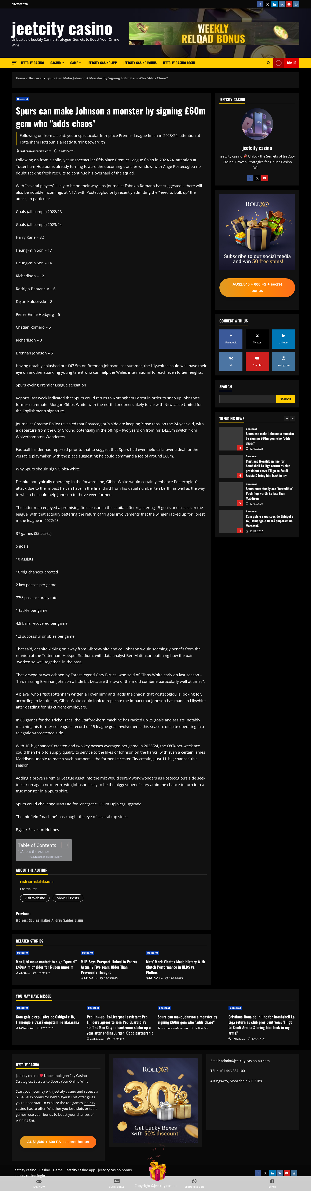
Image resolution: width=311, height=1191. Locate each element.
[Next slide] (292, 418)
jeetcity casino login (179, 62)
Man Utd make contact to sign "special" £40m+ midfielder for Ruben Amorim (46, 964)
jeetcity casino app (102, 62)
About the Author (35, 851)
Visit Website (35, 898)
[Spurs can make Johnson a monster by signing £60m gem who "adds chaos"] (191, 1008)
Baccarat (22, 99)
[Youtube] (264, 178)
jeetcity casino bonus (140, 62)
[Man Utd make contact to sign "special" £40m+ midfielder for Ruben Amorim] (46, 953)
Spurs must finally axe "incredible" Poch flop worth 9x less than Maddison (231, 466)
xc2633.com (97, 1039)
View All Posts (68, 898)
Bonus (291, 62)
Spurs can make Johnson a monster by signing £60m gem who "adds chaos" (187, 1019)
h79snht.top (26, 1028)
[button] (14, 62)
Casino (55, 62)
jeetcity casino (62, 27)
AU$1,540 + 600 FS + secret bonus (257, 287)
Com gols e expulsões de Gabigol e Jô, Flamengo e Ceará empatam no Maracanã (231, 494)
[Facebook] (250, 178)
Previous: (49, 917)
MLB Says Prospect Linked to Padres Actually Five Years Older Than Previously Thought (109, 967)
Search (225, 386)
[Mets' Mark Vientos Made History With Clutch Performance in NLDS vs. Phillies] (176, 953)
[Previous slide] (286, 418)
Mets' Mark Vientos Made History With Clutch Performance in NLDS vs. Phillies (175, 967)
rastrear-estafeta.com (35, 151)
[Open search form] (268, 63)
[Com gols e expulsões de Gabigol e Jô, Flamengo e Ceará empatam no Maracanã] (49, 1008)
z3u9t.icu (24, 973)
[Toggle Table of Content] (63, 845)
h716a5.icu (91, 978)
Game (74, 62)
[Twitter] (257, 178)
